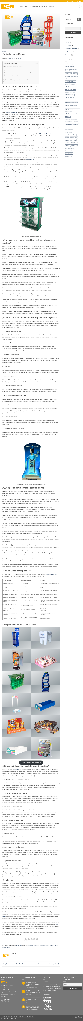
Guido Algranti (68, 124)
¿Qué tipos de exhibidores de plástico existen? (15, 74)
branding (72, 66)
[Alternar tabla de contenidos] (35, 63)
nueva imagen (68, 135)
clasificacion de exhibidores (71, 76)
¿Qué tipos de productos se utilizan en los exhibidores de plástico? (20, 70)
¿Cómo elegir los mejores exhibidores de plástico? (16, 80)
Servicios (28, 6)
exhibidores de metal (70, 92)
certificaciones (68, 73)
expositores (68, 116)
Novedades (68, 55)
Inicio (22, 6)
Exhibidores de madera (71, 48)
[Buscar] (80, 6)
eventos (67, 84)
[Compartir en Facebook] (25, 939)
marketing (75, 124)
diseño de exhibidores (70, 81)
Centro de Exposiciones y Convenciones (71, 70)
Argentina (73, 64)
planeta (67, 137)
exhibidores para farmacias (71, 102)
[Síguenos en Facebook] (76, 1)
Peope (19, 58)
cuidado (67, 78)
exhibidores (16, 769)
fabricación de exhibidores (71, 119)
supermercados (6, 947)
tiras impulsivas (68, 153)
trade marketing (69, 156)
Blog (45, 6)
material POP (68, 127)
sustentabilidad (74, 145)
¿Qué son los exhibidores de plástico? (13, 66)
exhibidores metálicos (70, 100)
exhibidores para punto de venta (71, 106)
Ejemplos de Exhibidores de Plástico (13, 78)
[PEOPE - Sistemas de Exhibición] (9, 6)
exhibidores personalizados (71, 113)
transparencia (30, 159)
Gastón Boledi (68, 121)
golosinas (52, 945)
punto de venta (68, 140)
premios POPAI (73, 137)
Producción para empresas (16, 1016)
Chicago (75, 73)
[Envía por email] (31, 939)
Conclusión (7, 82)
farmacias (47, 945)
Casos (41, 6)
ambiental (67, 64)
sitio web (67, 145)
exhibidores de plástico (39, 945)
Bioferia (67, 66)
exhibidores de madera (70, 89)
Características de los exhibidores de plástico (15, 68)
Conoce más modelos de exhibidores (31, 762)
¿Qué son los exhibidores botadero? (15, 963)
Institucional (68, 51)
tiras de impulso (69, 150)
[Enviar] (79, 19)
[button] (70, 1)
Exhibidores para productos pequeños (46, 963)
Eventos (67, 42)
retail (75, 140)
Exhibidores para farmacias (31, 1000)
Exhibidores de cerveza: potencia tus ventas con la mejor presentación (32, 1007)
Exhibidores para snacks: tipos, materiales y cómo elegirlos (33, 992)
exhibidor (72, 84)
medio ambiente (69, 129)
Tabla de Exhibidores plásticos (11, 76)
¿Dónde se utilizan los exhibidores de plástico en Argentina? (19, 72)
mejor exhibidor (68, 132)
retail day (67, 143)
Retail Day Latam (75, 143)
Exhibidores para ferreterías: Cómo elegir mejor (32, 984)
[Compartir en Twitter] (28, 939)
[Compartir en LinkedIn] (37, 939)
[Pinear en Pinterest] (34, 939)
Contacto (52, 6)
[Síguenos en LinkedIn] (80, 1)
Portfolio (35, 6)
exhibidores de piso (69, 94)
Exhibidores (5, 51)
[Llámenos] (79, 1)
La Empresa (4, 1016)
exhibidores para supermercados (69, 110)
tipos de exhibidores (69, 148)
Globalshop (75, 121)
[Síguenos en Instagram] (77, 1)
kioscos (56, 945)
